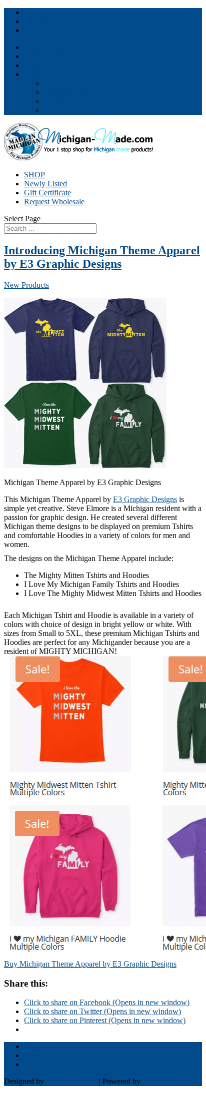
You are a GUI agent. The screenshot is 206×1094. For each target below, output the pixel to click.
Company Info (47, 74)
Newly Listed (45, 183)
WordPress (159, 1081)
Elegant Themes (71, 1081)
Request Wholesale (54, 201)
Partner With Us (49, 47)
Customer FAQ (68, 92)
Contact (36, 65)
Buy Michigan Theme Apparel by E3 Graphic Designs (90, 964)
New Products (26, 285)
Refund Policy (67, 110)
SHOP (34, 174)
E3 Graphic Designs (145, 499)
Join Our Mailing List (58, 56)
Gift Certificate (47, 192)
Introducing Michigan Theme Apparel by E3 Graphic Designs (102, 257)
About (54, 83)
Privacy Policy (67, 101)
